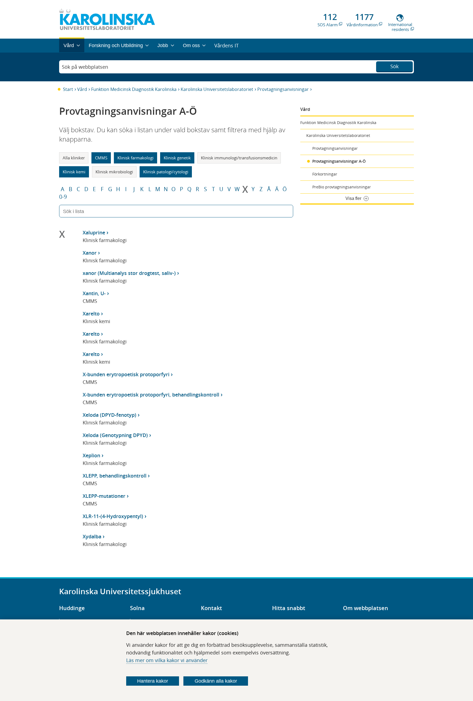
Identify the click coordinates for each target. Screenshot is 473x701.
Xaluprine (94, 232)
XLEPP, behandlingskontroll (114, 475)
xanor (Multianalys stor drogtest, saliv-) (129, 273)
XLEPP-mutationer (104, 496)
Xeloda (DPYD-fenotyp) (109, 415)
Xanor (90, 252)
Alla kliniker (74, 157)
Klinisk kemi (74, 171)
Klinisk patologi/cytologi (165, 171)
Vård (82, 89)
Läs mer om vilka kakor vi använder (166, 660)
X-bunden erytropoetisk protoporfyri (126, 374)
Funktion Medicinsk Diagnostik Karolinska (134, 89)
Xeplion (91, 455)
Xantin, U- (94, 293)
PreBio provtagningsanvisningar (341, 186)
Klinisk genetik (177, 157)
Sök (394, 66)
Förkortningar (324, 174)
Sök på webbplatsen (85, 67)
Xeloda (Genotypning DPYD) (115, 435)
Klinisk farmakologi (135, 157)
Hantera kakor (152, 681)
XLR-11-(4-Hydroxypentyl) (113, 516)
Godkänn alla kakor (216, 681)
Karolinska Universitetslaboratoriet (217, 89)
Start (68, 89)
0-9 (63, 197)
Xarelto (91, 313)
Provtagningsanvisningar (283, 89)
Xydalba (92, 536)
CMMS (101, 157)
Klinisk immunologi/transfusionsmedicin (239, 157)
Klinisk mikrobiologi (114, 171)
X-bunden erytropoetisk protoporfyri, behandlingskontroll (151, 394)
